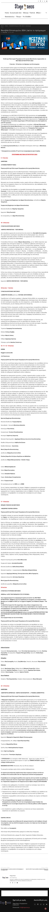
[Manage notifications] (46, 909)
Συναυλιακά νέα (15, 13)
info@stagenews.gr (25, 907)
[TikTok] (43, 1)
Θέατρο (26, 13)
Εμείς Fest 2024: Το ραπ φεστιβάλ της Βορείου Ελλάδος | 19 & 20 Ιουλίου (37, 869)
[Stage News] (24, 7)
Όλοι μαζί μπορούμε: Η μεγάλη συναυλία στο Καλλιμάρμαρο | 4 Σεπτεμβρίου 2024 (12, 869)
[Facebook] (38, 1)
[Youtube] (47, 1)
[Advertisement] (24, 21)
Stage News (5, 32)
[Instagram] (40, 1)
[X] (45, 1)
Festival (32, 13)
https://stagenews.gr (13, 877)
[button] (46, 12)
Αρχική (2, 25)
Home (7, 13)
